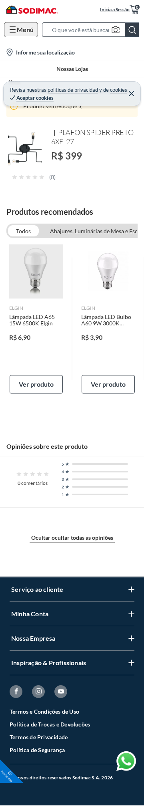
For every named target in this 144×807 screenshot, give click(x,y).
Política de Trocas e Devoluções (50, 724)
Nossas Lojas (72, 68)
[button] (93, 29)
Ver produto (36, 384)
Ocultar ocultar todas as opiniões (72, 537)
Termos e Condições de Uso (44, 711)
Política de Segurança (37, 749)
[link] (36, 318)
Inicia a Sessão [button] (115, 9)
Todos (23, 231)
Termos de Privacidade (39, 737)
